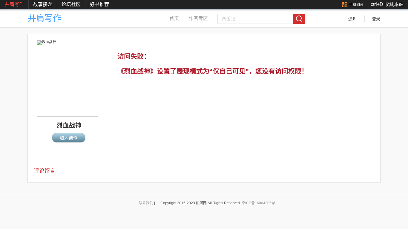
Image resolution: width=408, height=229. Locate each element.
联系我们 (146, 203)
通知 (352, 18)
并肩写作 (14, 4)
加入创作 (69, 137)
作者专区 (198, 18)
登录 (376, 18)
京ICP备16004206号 (258, 203)
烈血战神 (69, 125)
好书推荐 (99, 4)
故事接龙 (42, 4)
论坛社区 (71, 4)
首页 (174, 18)
